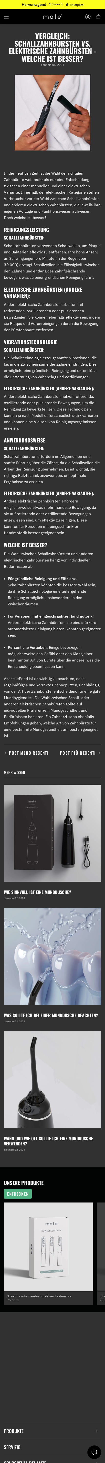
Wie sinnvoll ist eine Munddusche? (37, 892)
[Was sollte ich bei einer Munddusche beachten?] (52, 956)
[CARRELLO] (98, 16)
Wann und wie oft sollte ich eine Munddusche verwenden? (48, 1141)
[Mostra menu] (6, 16)
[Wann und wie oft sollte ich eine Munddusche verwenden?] (52, 1079)
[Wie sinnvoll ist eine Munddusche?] (52, 833)
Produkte (13, 1430)
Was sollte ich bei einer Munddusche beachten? (51, 1015)
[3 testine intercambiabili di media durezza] (48, 1246)
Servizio (12, 1447)
